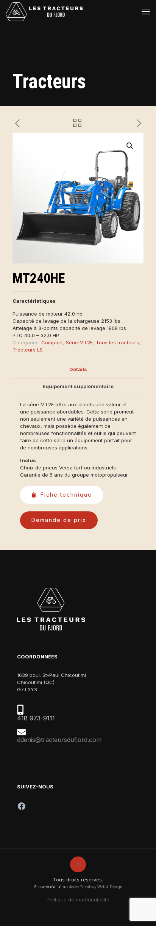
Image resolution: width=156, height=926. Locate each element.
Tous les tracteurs (117, 342)
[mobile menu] (145, 11)
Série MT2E (79, 342)
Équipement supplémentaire (78, 386)
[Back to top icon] (78, 864)
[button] (130, 145)
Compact (52, 342)
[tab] (78, 369)
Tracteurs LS (27, 350)
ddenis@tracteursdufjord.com (59, 739)
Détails (78, 369)
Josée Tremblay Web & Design (95, 887)
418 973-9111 (36, 718)
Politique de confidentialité (78, 900)
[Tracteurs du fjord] (44, 11)
